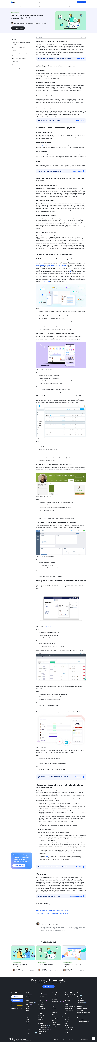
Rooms (27, 1008)
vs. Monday (41, 1002)
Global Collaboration (69, 1019)
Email (27, 1004)
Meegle (27, 1019)
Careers (40, 1033)
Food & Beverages (69, 1027)
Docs (27, 998)
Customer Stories (81, 996)
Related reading (16, 68)
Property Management (70, 1006)
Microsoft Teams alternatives (55, 998)
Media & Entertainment (70, 1012)
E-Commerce (68, 1002)
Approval (28, 1015)
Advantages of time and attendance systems (21, 38)
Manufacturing (68, 1008)
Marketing (54, 1022)
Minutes (27, 1006)
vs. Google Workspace (43, 997)
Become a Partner (42, 1029)
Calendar (28, 1014)
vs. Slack (40, 1000)
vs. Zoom (40, 1017)
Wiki (27, 1017)
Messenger (28, 997)
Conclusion (14, 64)
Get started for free (19, 865)
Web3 (66, 1032)
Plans (27, 1031)
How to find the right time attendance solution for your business (19, 49)
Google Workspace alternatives (56, 995)
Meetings (28, 1000)
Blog (78, 995)
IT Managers (54, 1026)
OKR (27, 1023)
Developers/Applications (70, 994)
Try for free (48, 986)
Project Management (56, 1016)
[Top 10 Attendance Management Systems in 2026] (48, 959)
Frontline (67, 1021)
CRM (53, 1014)
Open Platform (29, 1025)
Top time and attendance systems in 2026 (21, 54)
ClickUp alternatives (56, 1006)
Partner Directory (42, 1031)
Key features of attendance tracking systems (21, 43)
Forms (27, 1021)
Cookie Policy (80, 1017)
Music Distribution (73, 1039)
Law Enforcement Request (83, 1021)
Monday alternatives (56, 1005)
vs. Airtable (41, 1010)
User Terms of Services (82, 1014)
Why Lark (40, 995)
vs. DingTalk (41, 1015)
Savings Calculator (30, 1033)
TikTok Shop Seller (58, 1039)
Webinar (28, 1010)
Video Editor (65, 1039)
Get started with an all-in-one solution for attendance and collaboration (19, 60)
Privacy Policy (80, 1010)
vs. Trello (40, 1012)
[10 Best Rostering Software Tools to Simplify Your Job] (74, 959)
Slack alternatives (55, 1001)
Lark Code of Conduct (82, 1016)
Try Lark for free (18, 28)
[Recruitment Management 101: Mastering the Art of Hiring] (23, 959)
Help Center (80, 998)
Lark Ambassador (42, 1025)
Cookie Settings (80, 1019)
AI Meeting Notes (30, 1002)
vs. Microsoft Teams (42, 998)
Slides (27, 1012)
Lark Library (80, 1002)
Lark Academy (80, 1000)
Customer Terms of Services (83, 1012)
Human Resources (56, 1018)
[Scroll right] (84, 6)
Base (27, 995)
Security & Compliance (82, 1008)
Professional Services (70, 1031)
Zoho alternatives (55, 1003)
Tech (66, 1023)
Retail (66, 1004)
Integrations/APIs (69, 996)
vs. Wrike (40, 1013)
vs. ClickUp (41, 1004)
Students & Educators (56, 1024)
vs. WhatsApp (41, 1008)
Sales (53, 1020)
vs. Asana (40, 1006)
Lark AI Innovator (42, 1027)
